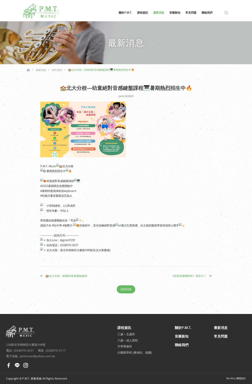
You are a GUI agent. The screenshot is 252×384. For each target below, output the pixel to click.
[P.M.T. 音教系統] (42, 11)
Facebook (8, 365)
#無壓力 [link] (68, 225)
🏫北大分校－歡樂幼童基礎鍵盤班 (66, 276)
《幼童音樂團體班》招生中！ (189, 276)
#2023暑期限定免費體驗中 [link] (56, 186)
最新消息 (158, 12)
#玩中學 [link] (57, 225)
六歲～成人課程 (127, 340)
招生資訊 (57, 70)
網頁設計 (241, 378)
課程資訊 (142, 12)
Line (17, 365)
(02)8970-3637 (24, 350)
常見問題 (190, 12)
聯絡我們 (207, 12)
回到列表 (126, 289)
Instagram (25, 365)
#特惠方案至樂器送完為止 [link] (56, 196)
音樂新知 (174, 12)
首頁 (28, 70)
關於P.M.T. (125, 12)
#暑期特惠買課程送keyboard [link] (58, 191)
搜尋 (226, 12)
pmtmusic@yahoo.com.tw (37, 356)
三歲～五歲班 (126, 334)
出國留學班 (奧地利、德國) (134, 352)
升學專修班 (124, 346)
